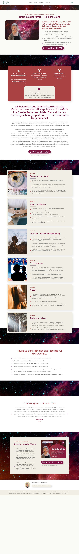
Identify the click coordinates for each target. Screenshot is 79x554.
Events (35, 2)
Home (30, 2)
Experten (41, 2)
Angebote (48, 2)
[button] (22, 30)
